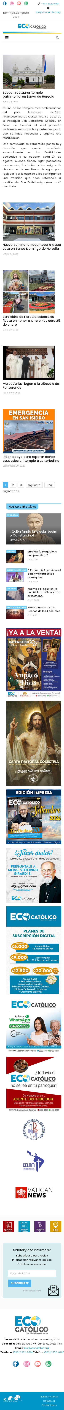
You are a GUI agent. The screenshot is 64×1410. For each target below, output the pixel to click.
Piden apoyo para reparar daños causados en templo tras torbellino (31, 459)
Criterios (11, 551)
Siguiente (34, 485)
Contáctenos (49, 1405)
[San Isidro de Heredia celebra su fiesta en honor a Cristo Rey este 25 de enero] (29, 291)
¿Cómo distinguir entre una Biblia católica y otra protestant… (44, 592)
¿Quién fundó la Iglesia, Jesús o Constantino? (33, 533)
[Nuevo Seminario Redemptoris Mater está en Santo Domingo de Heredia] (29, 221)
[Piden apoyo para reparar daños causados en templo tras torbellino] (29, 431)
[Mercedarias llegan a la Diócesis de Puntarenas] (29, 363)
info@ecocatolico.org (48, 12)
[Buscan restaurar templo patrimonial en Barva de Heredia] (29, 72)
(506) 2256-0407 (54, 1352)
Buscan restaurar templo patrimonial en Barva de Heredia (28, 94)
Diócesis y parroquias (16, 570)
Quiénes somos (49, 1396)
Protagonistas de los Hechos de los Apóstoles (44, 609)
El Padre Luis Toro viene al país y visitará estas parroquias (44, 573)
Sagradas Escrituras (16, 607)
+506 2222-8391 (50, 3)
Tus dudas (12, 515)
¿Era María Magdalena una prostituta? (42, 553)
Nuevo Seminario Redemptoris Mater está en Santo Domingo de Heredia (32, 246)
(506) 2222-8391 (22, 1352)
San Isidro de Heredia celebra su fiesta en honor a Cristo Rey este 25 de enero (31, 320)
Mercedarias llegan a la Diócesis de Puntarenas (31, 385)
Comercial (49, 1401)
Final (49, 485)
